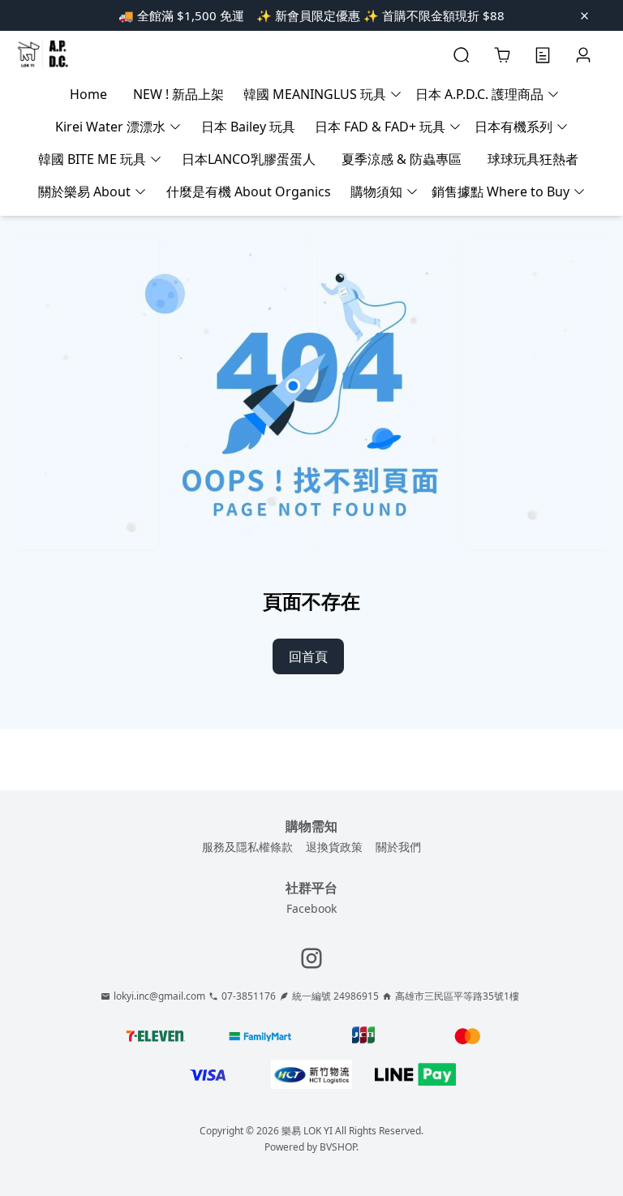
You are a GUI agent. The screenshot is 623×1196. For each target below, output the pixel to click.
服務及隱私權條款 (247, 846)
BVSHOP (338, 1147)
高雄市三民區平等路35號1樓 (457, 996)
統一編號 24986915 (335, 996)
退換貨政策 (334, 846)
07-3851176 (248, 996)
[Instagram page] (311, 958)
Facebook (311, 908)
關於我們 (398, 846)
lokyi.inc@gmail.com (159, 996)
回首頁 (308, 656)
